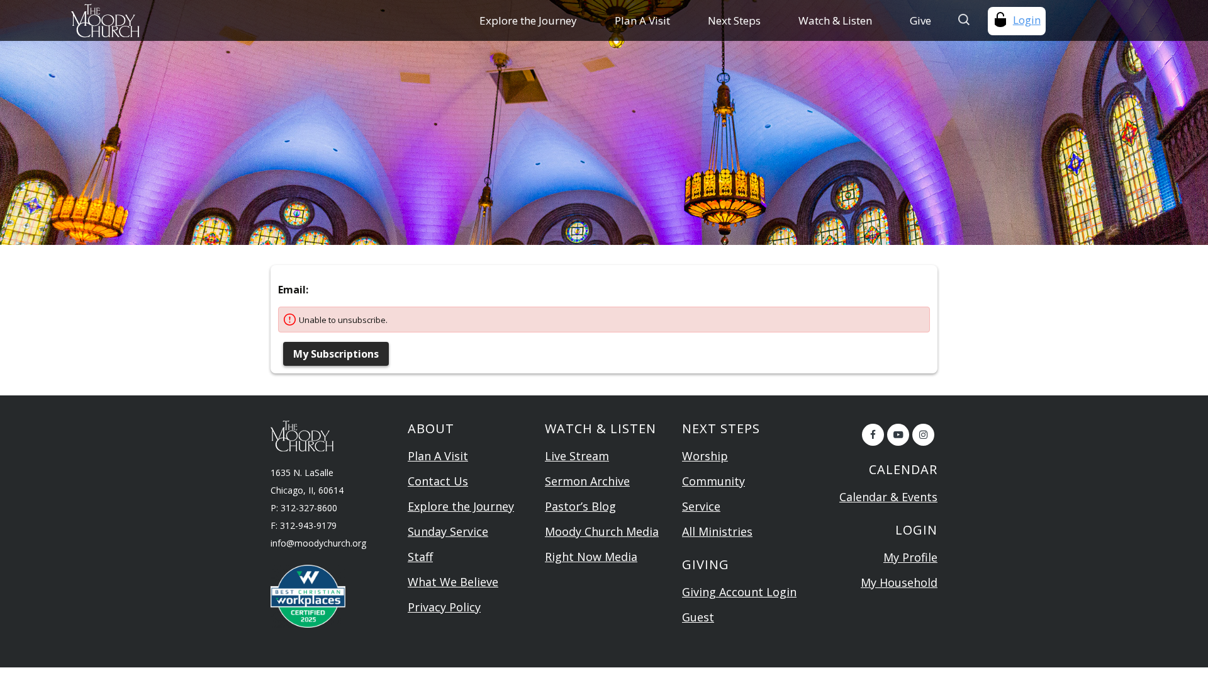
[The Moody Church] (169, 20)
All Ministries (717, 531)
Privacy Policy (444, 607)
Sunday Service (448, 531)
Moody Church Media (602, 531)
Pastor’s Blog (580, 506)
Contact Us (438, 481)
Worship (705, 455)
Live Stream (577, 455)
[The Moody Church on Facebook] (873, 435)
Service (701, 506)
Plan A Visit (642, 20)
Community (713, 481)
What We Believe (453, 581)
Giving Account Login (739, 591)
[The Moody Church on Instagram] (923, 435)
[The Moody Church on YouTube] (898, 435)
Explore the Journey (528, 20)
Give (920, 20)
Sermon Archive (587, 481)
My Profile (910, 557)
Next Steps (734, 20)
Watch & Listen (835, 20)
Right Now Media (591, 556)
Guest (698, 617)
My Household (899, 582)
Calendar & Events (888, 496)
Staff (420, 556)
